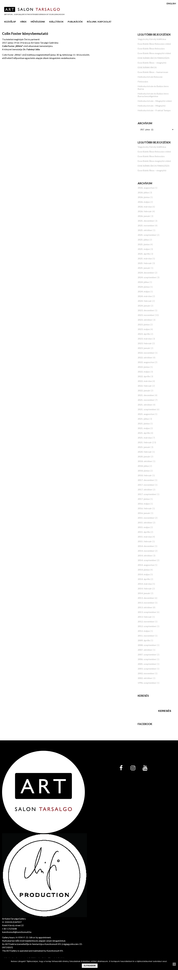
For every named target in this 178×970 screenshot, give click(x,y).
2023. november (146, 315)
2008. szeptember (147, 645)
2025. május (144, 249)
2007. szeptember (147, 654)
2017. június (144, 499)
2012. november (146, 621)
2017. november (146, 484)
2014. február (145, 588)
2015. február (145, 541)
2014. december (146, 546)
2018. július (143, 466)
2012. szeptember (147, 626)
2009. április (144, 640)
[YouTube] (144, 768)
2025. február (145, 263)
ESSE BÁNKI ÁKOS (147, 67)
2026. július (143, 192)
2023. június (144, 324)
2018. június (144, 470)
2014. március (145, 583)
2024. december (146, 272)
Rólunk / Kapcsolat (99, 21)
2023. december (146, 310)
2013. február (145, 616)
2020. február (145, 451)
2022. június (144, 367)
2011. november (146, 635)
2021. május (144, 428)
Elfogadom (90, 966)
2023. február (145, 343)
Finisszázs (143, 81)
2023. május (144, 329)
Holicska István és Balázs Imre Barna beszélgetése (153, 94)
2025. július (143, 239)
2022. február (145, 385)
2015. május (144, 527)
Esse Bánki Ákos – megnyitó (152, 62)
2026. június (144, 197)
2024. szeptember (147, 277)
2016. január (144, 513)
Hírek (23, 21)
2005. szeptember (147, 664)
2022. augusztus (146, 362)
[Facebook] (121, 768)
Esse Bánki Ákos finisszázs (151, 48)
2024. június (144, 286)
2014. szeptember (147, 560)
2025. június (144, 244)
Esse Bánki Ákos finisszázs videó (154, 43)
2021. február (145, 442)
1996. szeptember (147, 682)
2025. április (144, 253)
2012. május (144, 631)
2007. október (145, 649)
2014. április (144, 579)
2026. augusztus (146, 187)
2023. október (145, 319)
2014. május (144, 574)
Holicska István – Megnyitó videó (155, 101)
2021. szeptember (147, 409)
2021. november (146, 400)
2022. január (144, 390)
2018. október (145, 461)
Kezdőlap (10, 21)
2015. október (145, 522)
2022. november (146, 352)
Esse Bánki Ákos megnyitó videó (154, 53)
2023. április (144, 334)
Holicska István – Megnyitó (151, 105)
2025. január (144, 268)
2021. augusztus (146, 414)
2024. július (143, 282)
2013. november (146, 602)
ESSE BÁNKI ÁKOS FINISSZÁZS (153, 58)
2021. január (144, 447)
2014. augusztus (146, 565)
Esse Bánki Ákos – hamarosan (153, 72)
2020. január (144, 456)
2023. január (144, 348)
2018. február (145, 475)
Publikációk (75, 21)
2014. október (145, 555)
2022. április (144, 376)
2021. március (145, 437)
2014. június (144, 569)
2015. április (144, 532)
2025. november (146, 225)
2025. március (145, 258)
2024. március (145, 296)
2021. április (144, 433)
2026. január (144, 216)
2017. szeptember (147, 494)
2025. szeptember (147, 235)
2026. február (145, 211)
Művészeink (38, 21)
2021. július (143, 418)
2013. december (146, 598)
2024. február (145, 301)
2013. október (145, 607)
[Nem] (174, 964)
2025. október (145, 230)
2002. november (146, 673)
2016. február (145, 508)
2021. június (144, 423)
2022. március (145, 381)
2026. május (144, 202)
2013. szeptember (147, 612)
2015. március (145, 536)
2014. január (144, 593)
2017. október (145, 489)
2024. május (144, 291)
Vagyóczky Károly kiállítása (152, 39)
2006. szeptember (147, 659)
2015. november (146, 517)
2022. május (144, 371)
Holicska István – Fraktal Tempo (154, 110)
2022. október (145, 357)
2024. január (144, 305)
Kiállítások (56, 21)
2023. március (145, 338)
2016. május (144, 503)
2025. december (146, 220)
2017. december (146, 480)
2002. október (145, 678)
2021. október (145, 404)
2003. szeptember (147, 668)
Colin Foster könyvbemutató (25, 33)
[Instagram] (133, 768)
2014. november (146, 550)
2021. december (146, 395)
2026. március (145, 206)
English (171, 3)
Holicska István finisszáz (150, 76)
